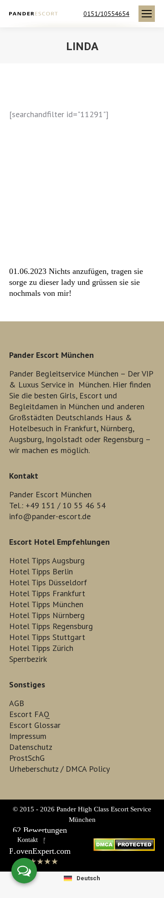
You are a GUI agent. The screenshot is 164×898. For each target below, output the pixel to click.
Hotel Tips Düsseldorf (48, 582)
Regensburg (123, 439)
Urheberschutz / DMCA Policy (59, 769)
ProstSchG (27, 758)
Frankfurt (80, 428)
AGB (16, 703)
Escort (90, 395)
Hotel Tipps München (46, 604)
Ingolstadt (64, 439)
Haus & (118, 417)
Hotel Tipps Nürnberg (47, 615)
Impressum (27, 736)
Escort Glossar (35, 725)
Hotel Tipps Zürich (41, 648)
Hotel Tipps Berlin (41, 571)
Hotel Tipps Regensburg (51, 626)
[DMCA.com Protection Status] (124, 848)
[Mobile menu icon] (146, 13)
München (93, 384)
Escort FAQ (29, 714)
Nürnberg (116, 428)
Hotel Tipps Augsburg (47, 560)
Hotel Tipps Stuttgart (47, 637)
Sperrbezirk (28, 659)
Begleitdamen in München (54, 406)
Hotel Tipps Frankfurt (47, 593)
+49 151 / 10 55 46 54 (66, 505)
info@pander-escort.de (50, 516)
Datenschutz (30, 747)
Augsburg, (26, 439)
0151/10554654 (106, 14)
